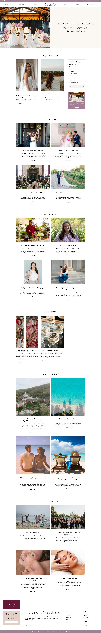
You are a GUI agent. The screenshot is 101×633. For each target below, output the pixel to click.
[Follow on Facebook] (7, 1)
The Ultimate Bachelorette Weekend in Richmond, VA (68, 534)
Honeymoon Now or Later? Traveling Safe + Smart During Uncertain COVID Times (68, 479)
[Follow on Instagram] (2, 1)
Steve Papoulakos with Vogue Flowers (32, 246)
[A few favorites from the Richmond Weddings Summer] (74, 604)
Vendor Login (86, 617)
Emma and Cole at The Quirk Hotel (33, 151)
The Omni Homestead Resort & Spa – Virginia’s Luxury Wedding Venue (33, 420)
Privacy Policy (54, 631)
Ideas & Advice (68, 615)
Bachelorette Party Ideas (32, 533)
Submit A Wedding (91, 4)
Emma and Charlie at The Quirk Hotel (68, 151)
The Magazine (68, 619)
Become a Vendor (87, 613)
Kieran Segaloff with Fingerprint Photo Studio (68, 289)
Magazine (77, 4)
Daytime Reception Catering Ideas (50, 350)
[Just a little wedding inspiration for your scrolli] (43, 604)
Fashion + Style (20, 93)
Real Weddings (72, 80)
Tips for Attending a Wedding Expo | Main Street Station (76, 24)
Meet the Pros (71, 75)
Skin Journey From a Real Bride (68, 578)
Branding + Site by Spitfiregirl (64, 631)
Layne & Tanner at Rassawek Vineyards (68, 193)
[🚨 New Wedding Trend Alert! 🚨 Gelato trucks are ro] (90, 604)
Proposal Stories (72, 77)
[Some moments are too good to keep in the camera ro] (59, 604)
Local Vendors (21, 4)
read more (75, 34)
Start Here (8, 4)
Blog (34, 4)
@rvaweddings (11, 606)
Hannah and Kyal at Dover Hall (32, 193)
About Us (85, 625)
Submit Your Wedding (69, 622)
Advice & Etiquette (46, 93)
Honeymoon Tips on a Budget (68, 419)
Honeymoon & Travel (73, 73)
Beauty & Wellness (72, 66)
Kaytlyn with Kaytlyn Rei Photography (33, 288)
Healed (43, 96)
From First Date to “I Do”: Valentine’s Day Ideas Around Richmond (26, 350)
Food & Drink (71, 71)
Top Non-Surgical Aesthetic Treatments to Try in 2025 (32, 579)
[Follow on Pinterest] (4, 1)
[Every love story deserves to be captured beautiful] (27, 604)
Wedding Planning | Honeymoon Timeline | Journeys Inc (32, 479)
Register (66, 4)
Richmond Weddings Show (74, 82)
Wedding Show (68, 617)
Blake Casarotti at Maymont (68, 246)
